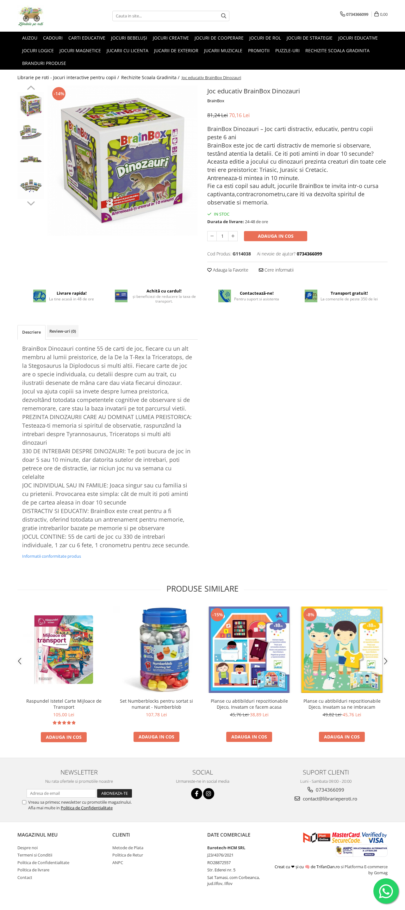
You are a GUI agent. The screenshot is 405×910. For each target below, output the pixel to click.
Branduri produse (44, 63)
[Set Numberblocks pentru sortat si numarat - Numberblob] (156, 649)
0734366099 (329, 790)
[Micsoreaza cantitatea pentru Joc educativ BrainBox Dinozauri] (212, 236)
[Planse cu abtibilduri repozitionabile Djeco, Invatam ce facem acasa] (249, 649)
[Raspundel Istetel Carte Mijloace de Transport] (64, 649)
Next (31, 202)
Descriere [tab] (31, 332)
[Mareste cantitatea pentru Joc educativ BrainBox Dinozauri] (233, 236)
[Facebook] (196, 793)
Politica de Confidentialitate (87, 808)
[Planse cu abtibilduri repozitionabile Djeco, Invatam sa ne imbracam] (342, 649)
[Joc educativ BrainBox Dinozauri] (122, 160)
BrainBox (215, 101)
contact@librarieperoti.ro (329, 798)
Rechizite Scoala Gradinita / (151, 77)
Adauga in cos (276, 236)
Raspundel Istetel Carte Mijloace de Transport (64, 704)
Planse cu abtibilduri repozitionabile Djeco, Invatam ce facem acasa (249, 704)
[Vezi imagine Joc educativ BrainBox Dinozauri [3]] (31, 186)
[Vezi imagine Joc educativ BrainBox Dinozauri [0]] (31, 105)
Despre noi (27, 847)
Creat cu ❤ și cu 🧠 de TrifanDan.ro (308, 866)
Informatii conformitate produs (51, 556)
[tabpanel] (122, 160)
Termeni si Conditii (34, 855)
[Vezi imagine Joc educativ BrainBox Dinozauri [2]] (31, 159)
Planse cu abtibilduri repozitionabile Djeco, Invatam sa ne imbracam (342, 704)
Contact (24, 877)
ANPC (117, 862)
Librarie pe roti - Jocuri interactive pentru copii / (68, 77)
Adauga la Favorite (230, 270)
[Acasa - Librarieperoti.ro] (49, 16)
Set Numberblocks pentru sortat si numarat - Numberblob (156, 704)
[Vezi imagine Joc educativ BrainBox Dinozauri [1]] (31, 132)
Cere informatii (278, 270)
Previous (31, 88)
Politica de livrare (33, 870)
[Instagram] (208, 793)
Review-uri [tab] (62, 331)
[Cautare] (223, 16)
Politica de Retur (127, 855)
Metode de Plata (127, 847)
